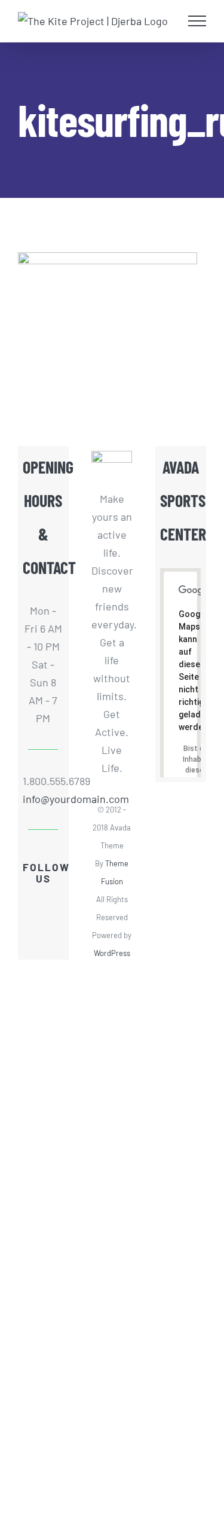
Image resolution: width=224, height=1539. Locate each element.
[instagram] (52, 922)
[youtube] (33, 922)
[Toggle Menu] (197, 21)
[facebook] (33, 901)
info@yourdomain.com (43, 798)
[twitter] (52, 901)
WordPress (112, 953)
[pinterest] (43, 944)
